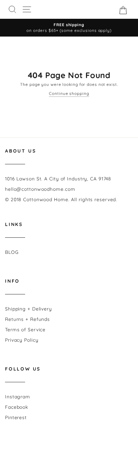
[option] (69, 27)
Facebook (16, 407)
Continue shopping (69, 93)
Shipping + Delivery (28, 309)
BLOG (12, 252)
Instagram (17, 397)
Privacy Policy (22, 340)
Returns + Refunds (27, 319)
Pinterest (16, 417)
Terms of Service (25, 330)
